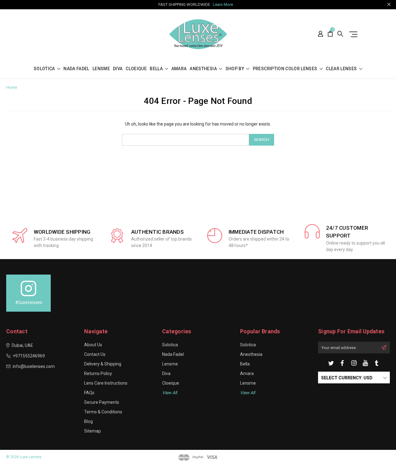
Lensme (101, 68)
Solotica (45, 68)
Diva (118, 68)
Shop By (235, 68)
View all (169, 392)
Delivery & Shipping (102, 363)
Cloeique (136, 68)
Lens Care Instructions (105, 383)
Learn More (223, 4)
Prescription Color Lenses (285, 68)
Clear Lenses (342, 68)
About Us (93, 344)
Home (11, 87)
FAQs (89, 392)
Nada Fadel (76, 68)
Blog (88, 421)
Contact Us (94, 354)
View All (247, 392)
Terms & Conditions (103, 411)
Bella (157, 68)
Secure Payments (101, 402)
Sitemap (92, 431)
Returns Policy (98, 373)
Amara (179, 68)
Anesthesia (204, 68)
